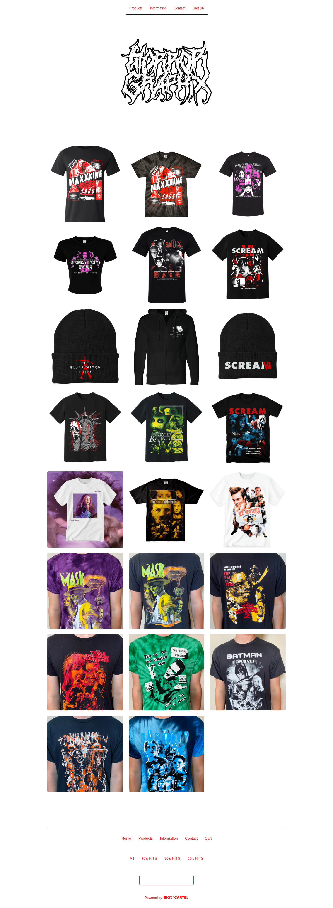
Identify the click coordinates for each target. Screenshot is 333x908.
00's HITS (195, 858)
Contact (179, 7)
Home (126, 838)
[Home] (166, 72)
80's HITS (149, 858)
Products (136, 7)
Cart (208, 838)
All (132, 858)
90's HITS (172, 858)
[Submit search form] (189, 880)
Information (158, 7)
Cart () (198, 7)
